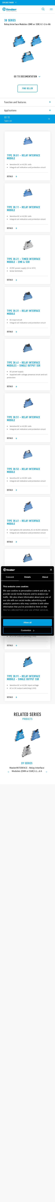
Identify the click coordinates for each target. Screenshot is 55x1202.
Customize (26, 630)
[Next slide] (46, 772)
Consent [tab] (10, 577)
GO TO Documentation (25, 76)
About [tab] (45, 577)
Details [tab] (27, 577)
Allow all (27, 622)
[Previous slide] (9, 772)
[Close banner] (51, 570)
